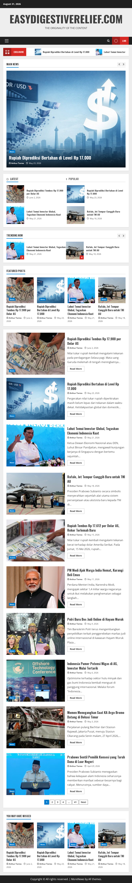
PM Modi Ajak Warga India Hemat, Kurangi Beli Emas (35, 587)
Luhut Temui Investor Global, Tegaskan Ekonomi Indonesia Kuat (15, 215)
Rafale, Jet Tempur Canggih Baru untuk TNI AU (15, 250)
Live (124, 40)
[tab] (36, 179)
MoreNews (77, 879)
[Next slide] (124, 64)
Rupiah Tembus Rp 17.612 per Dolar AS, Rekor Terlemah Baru (75, 250)
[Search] (108, 41)
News (12, 152)
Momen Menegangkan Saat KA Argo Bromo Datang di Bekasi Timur (35, 727)
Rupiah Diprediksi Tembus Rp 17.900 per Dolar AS (15, 194)
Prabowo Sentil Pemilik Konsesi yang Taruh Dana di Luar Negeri (35, 774)
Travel (12, 557)
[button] (6, 40)
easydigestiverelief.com (66, 18)
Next (83, 802)
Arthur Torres (17, 163)
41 (75, 802)
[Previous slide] (119, 64)
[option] (66, 119)
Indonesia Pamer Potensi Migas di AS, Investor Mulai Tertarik (35, 681)
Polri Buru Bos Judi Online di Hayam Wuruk (35, 634)
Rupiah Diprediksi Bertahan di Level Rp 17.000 (42, 52)
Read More (77, 368)
